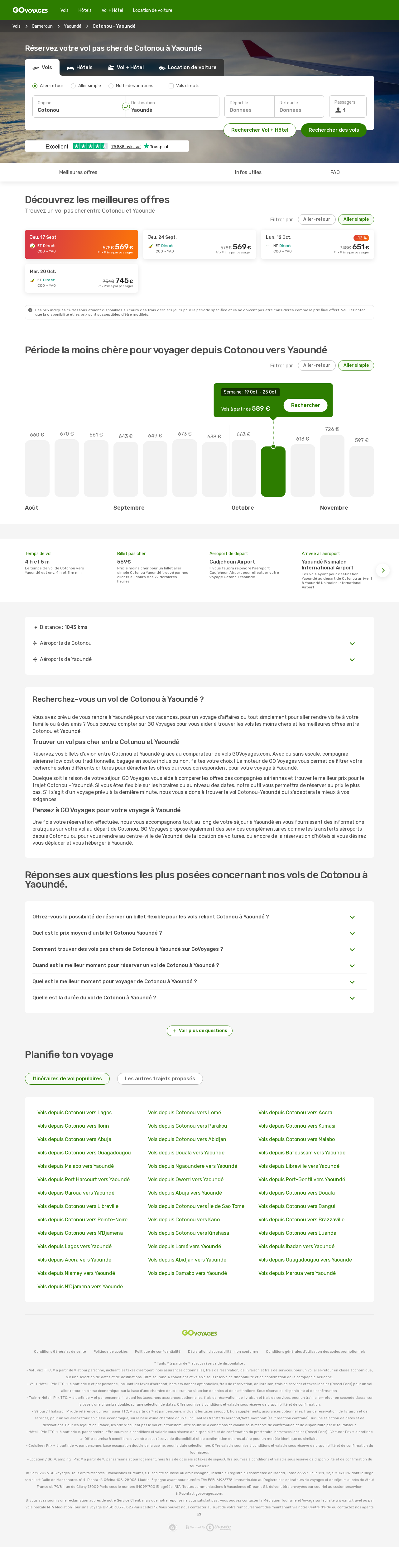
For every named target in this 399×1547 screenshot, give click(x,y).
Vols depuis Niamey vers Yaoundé (76, 1273)
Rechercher (305, 405)
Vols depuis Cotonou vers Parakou (187, 1126)
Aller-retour (316, 219)
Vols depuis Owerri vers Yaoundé (186, 1179)
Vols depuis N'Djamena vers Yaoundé (80, 1287)
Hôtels (85, 10)
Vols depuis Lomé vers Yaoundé (184, 1246)
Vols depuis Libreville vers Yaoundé (298, 1166)
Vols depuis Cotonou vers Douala (296, 1193)
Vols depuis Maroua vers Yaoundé (297, 1273)
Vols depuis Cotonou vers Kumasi (296, 1126)
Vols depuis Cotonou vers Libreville (77, 1206)
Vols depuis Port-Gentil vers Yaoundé (301, 1179)
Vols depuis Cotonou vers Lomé (184, 1112)
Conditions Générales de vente (60, 1352)
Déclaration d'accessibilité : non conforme (223, 1352)
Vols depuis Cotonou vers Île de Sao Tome (196, 1206)
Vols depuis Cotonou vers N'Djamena (80, 1233)
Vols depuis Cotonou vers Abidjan (187, 1139)
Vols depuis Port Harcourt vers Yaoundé (83, 1179)
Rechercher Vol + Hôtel (259, 130)
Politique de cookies (110, 1352)
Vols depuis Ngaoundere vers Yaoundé (192, 1166)
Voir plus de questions (203, 1030)
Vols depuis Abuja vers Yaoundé (185, 1193)
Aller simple (356, 219)
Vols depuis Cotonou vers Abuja (74, 1139)
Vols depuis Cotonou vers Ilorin (73, 1126)
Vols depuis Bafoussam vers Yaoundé (301, 1153)
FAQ (335, 172)
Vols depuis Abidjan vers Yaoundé (187, 1260)
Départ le (239, 103)
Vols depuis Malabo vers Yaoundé (75, 1166)
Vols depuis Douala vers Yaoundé (186, 1153)
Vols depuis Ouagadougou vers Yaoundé (305, 1260)
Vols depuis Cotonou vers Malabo (296, 1139)
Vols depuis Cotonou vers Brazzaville (301, 1220)
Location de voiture (152, 10)
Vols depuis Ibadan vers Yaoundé (296, 1246)
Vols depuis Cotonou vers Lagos (74, 1112)
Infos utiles (248, 172)
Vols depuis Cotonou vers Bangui (296, 1206)
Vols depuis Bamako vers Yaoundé (187, 1273)
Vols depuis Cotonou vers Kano (184, 1220)
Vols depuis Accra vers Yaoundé (74, 1260)
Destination (143, 103)
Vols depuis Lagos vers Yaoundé (74, 1246)
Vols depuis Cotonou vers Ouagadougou (84, 1153)
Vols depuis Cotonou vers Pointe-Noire (82, 1220)
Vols (64, 10)
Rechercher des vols (334, 130)
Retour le (289, 103)
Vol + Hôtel (112, 10)
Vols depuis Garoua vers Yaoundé (75, 1193)
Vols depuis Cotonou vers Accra (295, 1112)
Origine (44, 103)
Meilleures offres (78, 172)
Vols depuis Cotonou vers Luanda (297, 1233)
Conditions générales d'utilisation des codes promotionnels (315, 1352)
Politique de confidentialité (157, 1352)
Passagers (344, 102)
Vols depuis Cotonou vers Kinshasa (188, 1233)
